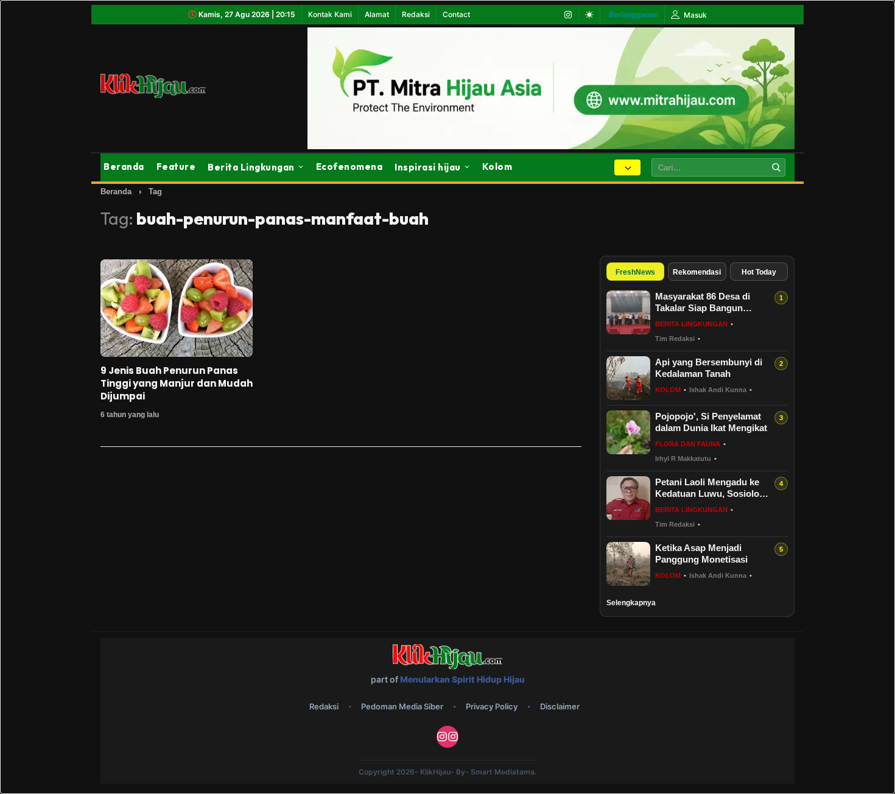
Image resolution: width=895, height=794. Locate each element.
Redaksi (416, 14)
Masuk (694, 14)
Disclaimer (560, 706)
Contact (456, 14)
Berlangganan (633, 14)
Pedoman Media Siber (402, 706)
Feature (176, 166)
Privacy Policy (492, 706)
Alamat (377, 14)
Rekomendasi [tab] (697, 272)
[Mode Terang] (589, 14)
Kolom (497, 166)
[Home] (167, 85)
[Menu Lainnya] (627, 167)
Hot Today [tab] (759, 272)
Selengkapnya (631, 603)
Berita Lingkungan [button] (251, 167)
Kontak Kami (330, 14)
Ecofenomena (349, 166)
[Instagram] (568, 14)
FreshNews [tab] (635, 272)
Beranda (124, 166)
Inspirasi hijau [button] (428, 167)
